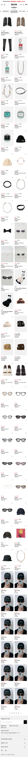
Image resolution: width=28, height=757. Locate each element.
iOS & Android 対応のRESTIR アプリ (10, 733)
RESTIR (4, 725)
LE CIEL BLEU (14, 725)
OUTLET (4, 727)
